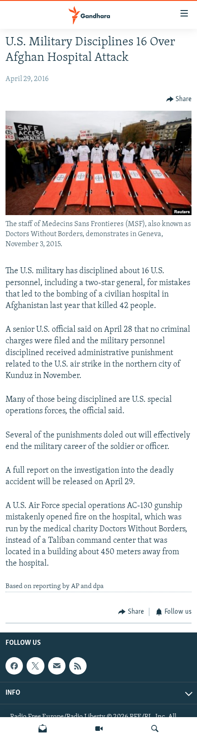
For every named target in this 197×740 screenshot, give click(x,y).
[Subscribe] (57, 666)
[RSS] (78, 666)
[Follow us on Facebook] (14, 666)
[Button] (179, 99)
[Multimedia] (99, 728)
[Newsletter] (42, 728)
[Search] (155, 728)
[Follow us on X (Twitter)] (35, 666)
